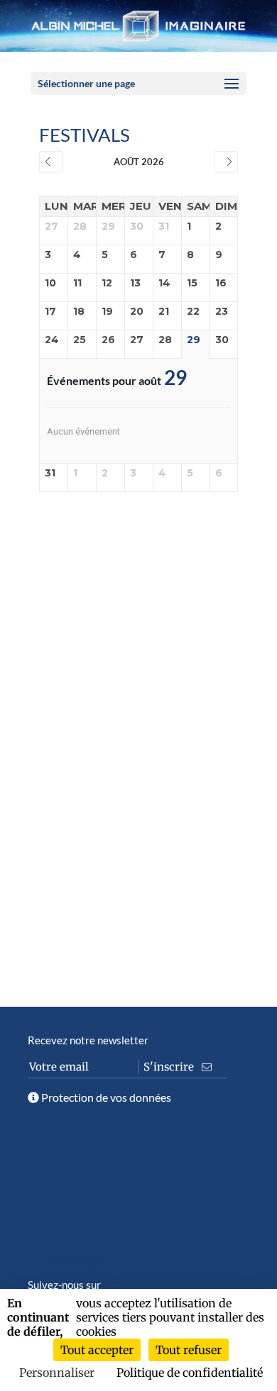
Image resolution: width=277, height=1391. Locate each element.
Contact (46, 1199)
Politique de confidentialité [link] (189, 1372)
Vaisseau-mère (63, 1178)
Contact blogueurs (71, 1220)
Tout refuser (189, 1350)
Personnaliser (56, 1372)
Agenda (46, 1114)
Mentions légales (68, 1263)
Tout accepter (97, 1350)
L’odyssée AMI (62, 1135)
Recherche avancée (73, 1242)
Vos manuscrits (64, 1157)
